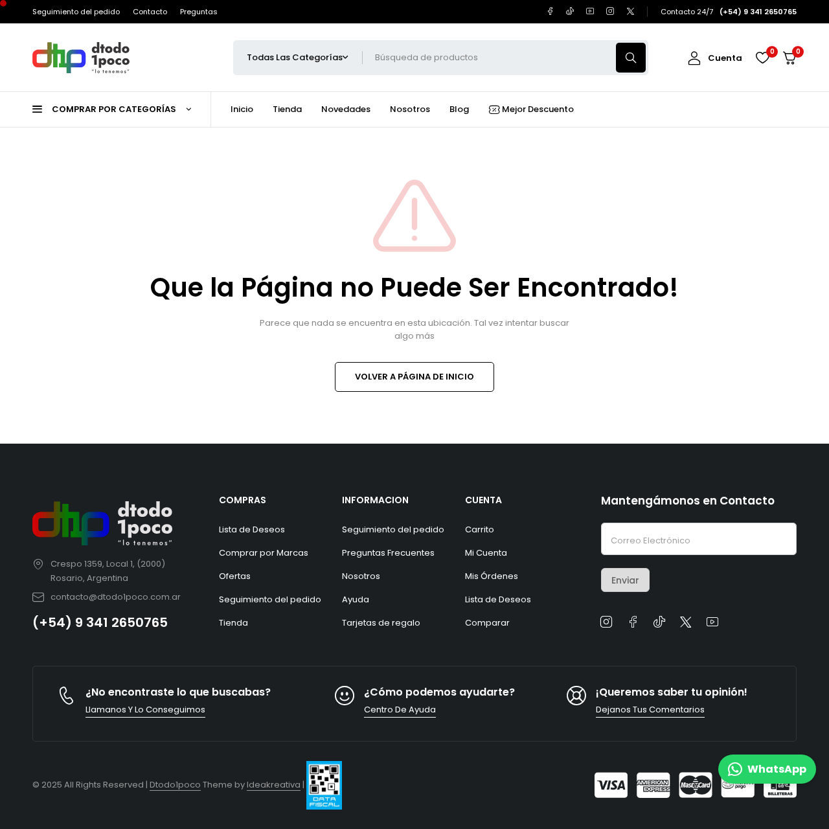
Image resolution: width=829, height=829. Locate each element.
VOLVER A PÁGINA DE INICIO (414, 376)
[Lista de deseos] (762, 58)
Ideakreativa (274, 784)
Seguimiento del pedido (76, 11)
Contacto (150, 11)
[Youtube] (590, 11)
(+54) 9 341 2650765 (100, 622)
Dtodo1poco (175, 784)
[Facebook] (550, 11)
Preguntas (199, 11)
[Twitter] (630, 11)
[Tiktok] (570, 11)
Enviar (625, 580)
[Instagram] (610, 11)
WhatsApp (776, 769)
